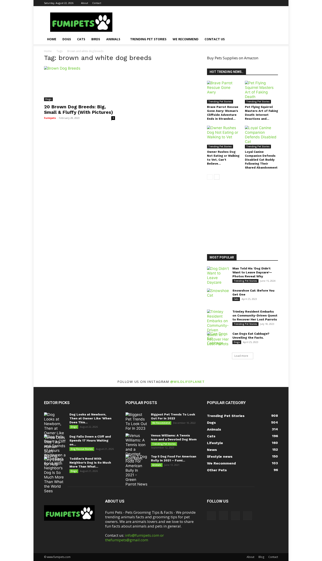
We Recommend (185, 39)
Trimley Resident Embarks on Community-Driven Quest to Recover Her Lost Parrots (254, 315)
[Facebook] (253, 3)
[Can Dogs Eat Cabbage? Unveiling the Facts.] (218, 339)
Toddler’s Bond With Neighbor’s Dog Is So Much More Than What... (90, 462)
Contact (96, 3)
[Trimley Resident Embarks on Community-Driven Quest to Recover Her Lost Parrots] (218, 328)
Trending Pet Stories (148, 39)
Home (51, 39)
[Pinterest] (267, 3)
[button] (272, 39)
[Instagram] (260, 3)
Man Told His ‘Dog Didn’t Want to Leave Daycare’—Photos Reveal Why (252, 272)
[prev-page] (209, 177)
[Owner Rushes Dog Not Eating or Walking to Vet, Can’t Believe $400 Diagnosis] (223, 137)
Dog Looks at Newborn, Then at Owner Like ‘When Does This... (90, 418)
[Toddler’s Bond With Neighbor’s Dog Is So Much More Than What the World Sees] (55, 475)
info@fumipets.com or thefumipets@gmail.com (134, 537)
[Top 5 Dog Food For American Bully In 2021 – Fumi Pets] (136, 470)
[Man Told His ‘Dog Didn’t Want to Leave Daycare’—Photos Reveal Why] (218, 275)
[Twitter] (274, 3)
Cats (81, 39)
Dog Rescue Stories (82, 448)
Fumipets (50, 118)
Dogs (66, 39)
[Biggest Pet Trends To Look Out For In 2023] (136, 421)
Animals (113, 39)
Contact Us (215, 39)
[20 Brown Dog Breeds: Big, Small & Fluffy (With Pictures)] (79, 83)
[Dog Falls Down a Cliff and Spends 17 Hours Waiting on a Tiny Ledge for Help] (55, 450)
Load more (241, 356)
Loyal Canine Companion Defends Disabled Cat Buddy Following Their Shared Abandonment (261, 159)
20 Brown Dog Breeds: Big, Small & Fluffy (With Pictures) (78, 109)
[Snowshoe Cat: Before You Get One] (218, 296)
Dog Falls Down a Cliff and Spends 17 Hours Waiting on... (90, 440)
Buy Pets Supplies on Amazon (232, 57)
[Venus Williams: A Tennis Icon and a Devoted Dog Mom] (136, 447)
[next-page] (216, 177)
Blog (261, 557)
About (84, 3)
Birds (95, 39)
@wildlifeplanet (187, 381)
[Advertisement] (245, 217)
